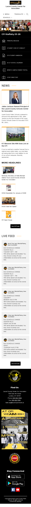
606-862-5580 (17, 398)
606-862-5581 (16, 400)
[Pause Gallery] (27, 29)
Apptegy (19, 501)
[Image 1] (2, 29)
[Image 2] (5, 29)
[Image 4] (10, 29)
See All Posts (15, 226)
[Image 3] (8, 29)
